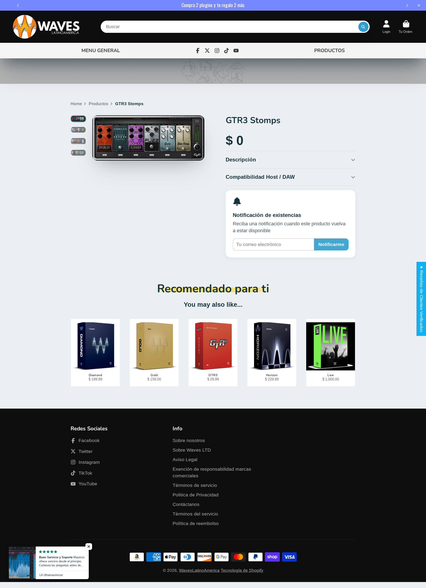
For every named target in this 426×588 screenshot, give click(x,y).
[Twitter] (207, 50)
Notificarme (331, 244)
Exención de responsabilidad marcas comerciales (212, 472)
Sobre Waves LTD (192, 449)
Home (76, 103)
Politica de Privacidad (196, 494)
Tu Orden (406, 26)
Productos (98, 103)
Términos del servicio (195, 513)
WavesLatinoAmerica (199, 570)
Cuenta (386, 26)
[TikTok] (226, 50)
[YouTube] (236, 50)
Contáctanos (186, 504)
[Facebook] (197, 50)
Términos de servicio (195, 485)
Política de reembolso (196, 523)
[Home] (46, 27)
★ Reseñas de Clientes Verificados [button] (421, 298)
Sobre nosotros (189, 440)
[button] (407, 5)
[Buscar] (363, 27)
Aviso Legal (185, 459)
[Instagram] (217, 50)
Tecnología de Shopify (242, 570)
